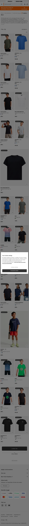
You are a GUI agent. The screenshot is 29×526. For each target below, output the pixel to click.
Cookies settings (14, 267)
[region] (14, 263)
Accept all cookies (14, 270)
